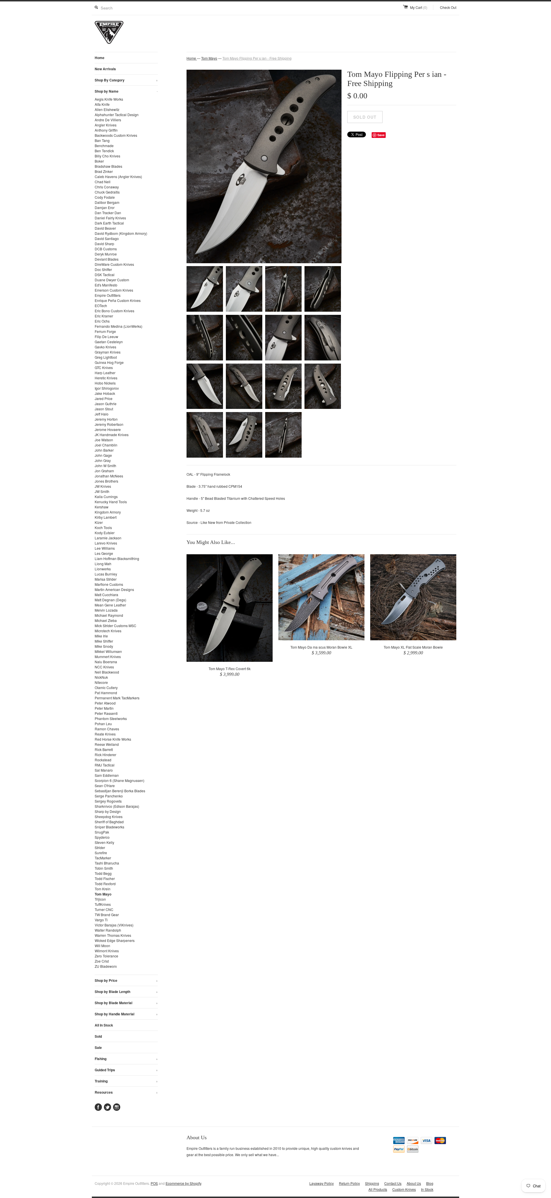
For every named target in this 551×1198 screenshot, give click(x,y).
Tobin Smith (104, 868)
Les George (104, 553)
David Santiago (107, 238)
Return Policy (349, 1183)
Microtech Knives (108, 630)
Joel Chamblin (106, 444)
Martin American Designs (114, 589)
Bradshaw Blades (108, 166)
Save (381, 135)
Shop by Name (126, 91)
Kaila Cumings (106, 496)
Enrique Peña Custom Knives (118, 300)
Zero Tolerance (106, 955)
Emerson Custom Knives (114, 290)
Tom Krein (102, 888)
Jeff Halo (101, 413)
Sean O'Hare (105, 785)
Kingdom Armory (108, 512)
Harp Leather (105, 372)
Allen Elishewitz (107, 109)
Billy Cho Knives (107, 155)
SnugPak (102, 832)
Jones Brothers (106, 481)
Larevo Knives (106, 543)
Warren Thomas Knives (113, 935)
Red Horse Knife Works (113, 739)
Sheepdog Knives (109, 816)
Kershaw (101, 506)
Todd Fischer (105, 878)
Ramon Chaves (107, 728)
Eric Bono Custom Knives (114, 310)
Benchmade (104, 145)
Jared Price (103, 398)
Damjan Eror (105, 207)
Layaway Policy (321, 1183)
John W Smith (105, 465)
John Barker (104, 450)
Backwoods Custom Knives (116, 135)
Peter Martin (104, 708)
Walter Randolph (108, 930)
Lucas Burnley (106, 573)
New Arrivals (105, 68)
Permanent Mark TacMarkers (117, 697)
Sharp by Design (108, 811)
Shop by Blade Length (126, 991)
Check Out (448, 7)
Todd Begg (103, 873)
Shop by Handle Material (126, 1013)
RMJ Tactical (105, 764)
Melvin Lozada (106, 610)
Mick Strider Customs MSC (115, 625)
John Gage (103, 455)
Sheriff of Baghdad (109, 821)
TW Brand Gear (107, 914)
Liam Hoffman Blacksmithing (117, 558)
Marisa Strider (106, 579)
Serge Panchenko (109, 795)
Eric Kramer (104, 315)
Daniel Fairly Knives (110, 217)
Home (99, 57)
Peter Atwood (105, 703)
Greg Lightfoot (106, 357)
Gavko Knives (105, 346)
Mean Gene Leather (110, 604)
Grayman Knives (108, 352)
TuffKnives (103, 904)
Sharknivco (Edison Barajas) (117, 806)
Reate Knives (105, 733)
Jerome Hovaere (108, 429)
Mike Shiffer (104, 641)
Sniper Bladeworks (109, 826)
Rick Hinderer (105, 754)
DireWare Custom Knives (114, 264)
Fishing (126, 1058)
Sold (98, 1036)
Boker (99, 161)
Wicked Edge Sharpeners (115, 940)
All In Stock (104, 1025)
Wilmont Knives (107, 950)
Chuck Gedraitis (107, 192)
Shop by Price (126, 980)
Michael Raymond (109, 615)
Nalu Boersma (106, 661)
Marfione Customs (109, 584)
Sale (98, 1047)
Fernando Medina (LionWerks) (118, 326)
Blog (429, 1183)
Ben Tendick (104, 150)
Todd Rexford (105, 883)
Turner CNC (104, 909)
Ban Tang (102, 140)
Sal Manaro (104, 770)
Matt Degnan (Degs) (110, 599)
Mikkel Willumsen (108, 651)
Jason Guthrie (106, 403)
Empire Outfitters (108, 295)
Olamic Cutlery (106, 687)
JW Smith (102, 491)
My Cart (418, 7)
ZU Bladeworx (106, 966)
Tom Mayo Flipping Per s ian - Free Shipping (257, 58)
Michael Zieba (106, 620)
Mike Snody (104, 646)
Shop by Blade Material (126, 1002)
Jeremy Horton (106, 419)
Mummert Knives (108, 656)
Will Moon (102, 945)
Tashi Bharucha (107, 863)
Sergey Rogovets (108, 801)
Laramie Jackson (108, 537)
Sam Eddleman (107, 775)
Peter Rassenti (106, 713)
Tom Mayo (103, 894)
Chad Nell (102, 181)
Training (126, 1081)
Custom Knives (404, 1189)
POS (154, 1183)
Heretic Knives (106, 377)
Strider (100, 847)
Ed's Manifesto (106, 284)
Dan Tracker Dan (108, 212)
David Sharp (104, 243)
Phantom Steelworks (111, 718)
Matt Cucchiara (106, 594)
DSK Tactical (105, 274)
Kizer (99, 522)
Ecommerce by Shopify (183, 1183)
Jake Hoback (105, 393)
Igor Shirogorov (107, 388)
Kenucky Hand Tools (111, 501)
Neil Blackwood (107, 672)
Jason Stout (104, 408)
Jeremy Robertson (109, 424)
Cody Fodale (105, 197)
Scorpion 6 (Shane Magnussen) (119, 780)
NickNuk (101, 677)
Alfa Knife (102, 104)
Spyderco (102, 837)
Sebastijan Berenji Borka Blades (120, 790)
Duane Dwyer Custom (112, 279)
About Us (414, 1183)
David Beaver (105, 228)
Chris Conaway (107, 186)
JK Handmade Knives (112, 434)
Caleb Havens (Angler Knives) (118, 176)
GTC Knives (104, 367)
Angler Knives (106, 124)
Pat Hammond (106, 692)
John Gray (103, 460)
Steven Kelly (104, 842)
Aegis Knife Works (109, 99)
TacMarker (103, 857)
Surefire (101, 852)
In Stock (427, 1189)
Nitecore (101, 682)
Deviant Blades (107, 259)
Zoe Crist (102, 961)
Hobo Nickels (105, 383)
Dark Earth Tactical (109, 223)
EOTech (101, 305)
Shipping (372, 1183)
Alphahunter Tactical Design (117, 114)
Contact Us (392, 1183)
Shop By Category (126, 80)
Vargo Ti (101, 919)
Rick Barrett (104, 749)
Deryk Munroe (106, 253)
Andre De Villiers (108, 119)
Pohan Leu (103, 723)
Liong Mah (103, 563)
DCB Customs (106, 248)
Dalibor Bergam (107, 202)
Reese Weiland (107, 744)
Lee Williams (105, 548)
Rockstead (103, 759)
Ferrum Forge (105, 331)
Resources (126, 1092)
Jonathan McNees (109, 475)
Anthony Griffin (106, 130)
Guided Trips (126, 1069)
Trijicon (100, 899)
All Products (377, 1189)
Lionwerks (103, 568)
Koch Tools (103, 527)
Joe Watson (104, 439)
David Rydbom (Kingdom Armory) (121, 233)
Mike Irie (101, 635)
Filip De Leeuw (106, 336)
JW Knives (103, 486)
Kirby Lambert (106, 517)
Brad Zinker (104, 171)
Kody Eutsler (105, 532)
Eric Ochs (102, 321)
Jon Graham (104, 470)
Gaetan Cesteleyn (109, 341)
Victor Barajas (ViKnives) (114, 924)
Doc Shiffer (103, 269)
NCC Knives (104, 666)
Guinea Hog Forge (109, 362)
